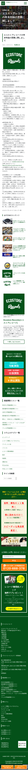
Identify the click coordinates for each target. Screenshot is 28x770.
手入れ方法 (5, 465)
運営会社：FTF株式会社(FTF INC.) (11, 630)
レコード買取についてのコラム (11, 440)
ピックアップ (6, 437)
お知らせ (3, 649)
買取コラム (5, 701)
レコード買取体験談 (8, 451)
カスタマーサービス (6, 651)
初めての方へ (5, 645)
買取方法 (4, 461)
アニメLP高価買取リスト (9, 428)
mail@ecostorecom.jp (18, 161)
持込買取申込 (5, 746)
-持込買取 (4, 638)
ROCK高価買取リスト (7, 682)
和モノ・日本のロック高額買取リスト (12, 419)
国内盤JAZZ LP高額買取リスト (11, 415)
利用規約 (3, 673)
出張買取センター (6, 732)
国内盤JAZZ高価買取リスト (9, 689)
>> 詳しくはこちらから (14, 341)
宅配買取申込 (5, 743)
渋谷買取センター (6, 734)
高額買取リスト (6, 677)
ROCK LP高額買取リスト (9, 405)
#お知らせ (17, 44)
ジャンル (4, 447)
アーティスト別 (6, 444)
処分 (3, 454)
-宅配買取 (4, 634)
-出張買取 (4, 636)
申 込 (14, 560)
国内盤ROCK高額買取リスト (10, 408)
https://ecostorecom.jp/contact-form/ (12, 165)
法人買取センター (6, 730)
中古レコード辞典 (7, 468)
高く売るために (5, 641)
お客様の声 (4, 643)
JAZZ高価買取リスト (7, 688)
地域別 (4, 458)
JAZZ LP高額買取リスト (9, 412)
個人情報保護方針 (6, 660)
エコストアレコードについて (9, 628)
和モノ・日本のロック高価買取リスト (11, 691)
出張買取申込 (5, 745)
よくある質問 (5, 640)
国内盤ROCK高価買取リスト (9, 684)
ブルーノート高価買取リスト (9, 686)
